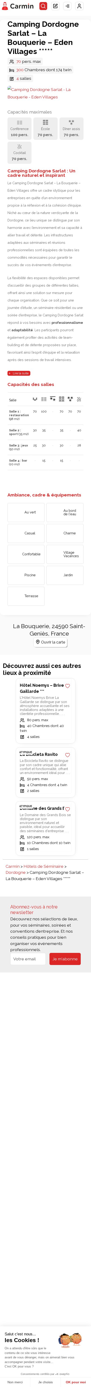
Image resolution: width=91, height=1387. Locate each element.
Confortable (31, 554)
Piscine (30, 575)
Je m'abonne (65, 958)
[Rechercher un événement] (43, 6)
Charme (69, 533)
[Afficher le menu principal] (67, 6)
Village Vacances (71, 554)
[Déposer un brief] (55, 6)
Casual (29, 533)
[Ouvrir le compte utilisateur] (79, 6)
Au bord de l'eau (69, 512)
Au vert (30, 512)
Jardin (68, 575)
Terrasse (31, 596)
